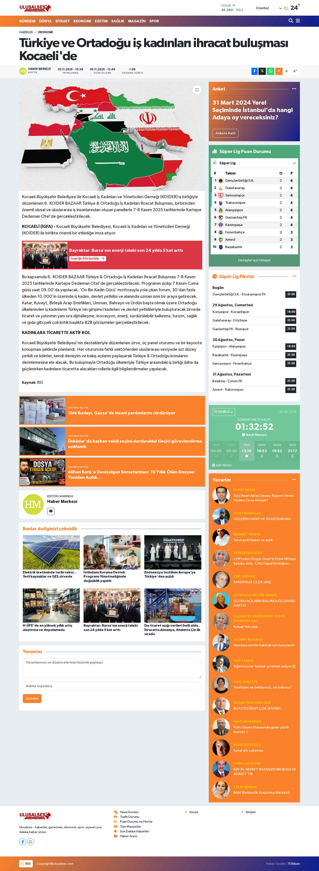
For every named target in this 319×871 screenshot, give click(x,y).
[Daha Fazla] (279, 71)
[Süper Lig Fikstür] (294, 276)
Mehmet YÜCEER (246, 534)
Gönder (32, 698)
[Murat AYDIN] (221, 495)
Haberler (26, 32)
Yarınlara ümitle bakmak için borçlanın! (264, 645)
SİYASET (62, 21)
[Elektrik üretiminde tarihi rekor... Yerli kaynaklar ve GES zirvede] (51, 552)
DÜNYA (45, 21)
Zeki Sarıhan (244, 576)
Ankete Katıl (225, 133)
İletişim (251, 812)
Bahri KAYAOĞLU (247, 745)
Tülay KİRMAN (245, 787)
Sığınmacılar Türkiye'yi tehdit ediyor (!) (264, 666)
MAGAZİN (137, 21)
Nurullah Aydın (246, 763)
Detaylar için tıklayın (254, 260)
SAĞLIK (117, 21)
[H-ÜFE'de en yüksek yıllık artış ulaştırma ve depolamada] (51, 605)
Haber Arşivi (128, 836)
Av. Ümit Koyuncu (248, 639)
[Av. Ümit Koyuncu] (221, 642)
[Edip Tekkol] (221, 663)
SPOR (154, 21)
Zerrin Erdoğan (247, 553)
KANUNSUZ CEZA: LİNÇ (252, 582)
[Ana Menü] (297, 21)
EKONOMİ (82, 21)
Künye (193, 812)
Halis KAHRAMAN (247, 721)
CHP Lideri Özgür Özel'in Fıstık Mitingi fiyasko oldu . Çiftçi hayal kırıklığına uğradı (264, 561)
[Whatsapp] (30, 841)
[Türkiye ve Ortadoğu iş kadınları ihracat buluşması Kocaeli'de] (112, 136)
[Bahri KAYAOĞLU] (221, 748)
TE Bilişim (293, 863)
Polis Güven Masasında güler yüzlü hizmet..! (261, 730)
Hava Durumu (129, 812)
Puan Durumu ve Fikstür (136, 821)
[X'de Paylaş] (262, 71)
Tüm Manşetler (130, 826)
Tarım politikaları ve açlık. (253, 540)
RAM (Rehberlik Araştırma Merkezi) (261, 793)
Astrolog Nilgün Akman (254, 595)
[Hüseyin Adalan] (221, 516)
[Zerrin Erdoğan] (221, 558)
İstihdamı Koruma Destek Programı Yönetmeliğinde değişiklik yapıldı (105, 576)
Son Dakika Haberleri (134, 831)
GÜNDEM (27, 21)
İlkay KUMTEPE (245, 681)
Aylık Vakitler (224, 465)
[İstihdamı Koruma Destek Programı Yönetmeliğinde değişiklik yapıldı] (112, 552)
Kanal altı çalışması (248, 750)
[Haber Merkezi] (33, 504)
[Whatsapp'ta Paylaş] (270, 71)
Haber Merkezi (62, 501)
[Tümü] (294, 89)
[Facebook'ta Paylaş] (255, 71)
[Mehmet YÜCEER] (221, 537)
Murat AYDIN (244, 490)
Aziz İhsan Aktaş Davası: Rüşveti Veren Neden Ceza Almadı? (263, 498)
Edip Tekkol (243, 660)
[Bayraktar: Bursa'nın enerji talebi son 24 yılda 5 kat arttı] (112, 605)
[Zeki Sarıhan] (221, 579)
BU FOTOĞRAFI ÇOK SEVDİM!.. (257, 708)
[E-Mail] (50, 511)
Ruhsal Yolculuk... (246, 627)
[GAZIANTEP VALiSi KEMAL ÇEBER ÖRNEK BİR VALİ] (221, 621)
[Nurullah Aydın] (221, 769)
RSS (28, 863)
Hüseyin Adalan (247, 513)
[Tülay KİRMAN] (221, 790)
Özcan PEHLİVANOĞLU (251, 703)
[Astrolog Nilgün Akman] (221, 600)
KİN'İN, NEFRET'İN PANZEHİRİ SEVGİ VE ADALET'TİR (264, 772)
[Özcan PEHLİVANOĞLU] (221, 706)
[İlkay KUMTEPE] (221, 685)
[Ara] (291, 21)
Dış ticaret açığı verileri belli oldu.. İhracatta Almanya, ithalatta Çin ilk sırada (172, 630)
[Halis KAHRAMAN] (221, 727)
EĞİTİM (101, 21)
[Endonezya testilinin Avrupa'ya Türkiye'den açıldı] (172, 552)
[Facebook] (22, 841)
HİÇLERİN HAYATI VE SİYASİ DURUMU (262, 519)
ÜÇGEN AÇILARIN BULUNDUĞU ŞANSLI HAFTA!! (264, 603)
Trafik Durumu (129, 816)
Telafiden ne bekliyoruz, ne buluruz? (262, 687)
